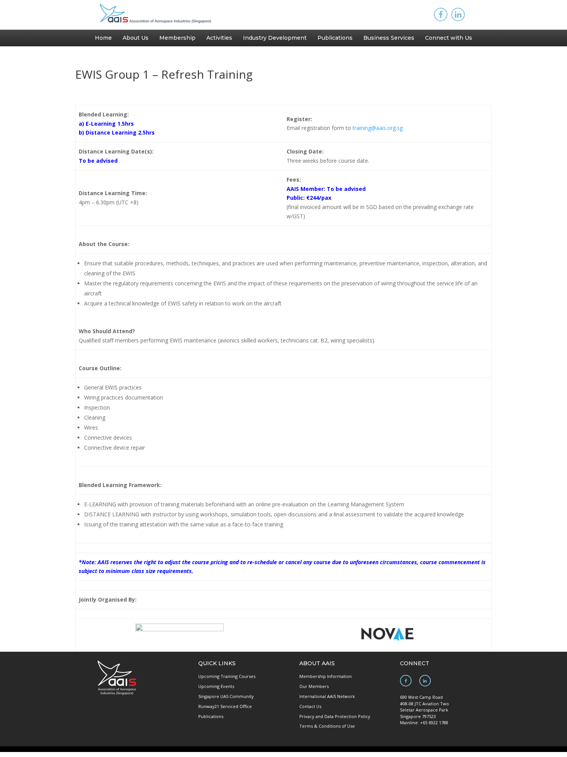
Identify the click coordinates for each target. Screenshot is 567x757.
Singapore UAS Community (226, 696)
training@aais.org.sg (378, 128)
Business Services (388, 37)
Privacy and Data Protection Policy (334, 716)
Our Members (314, 686)
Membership (177, 37)
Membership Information (325, 676)
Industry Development (275, 37)
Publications (335, 37)
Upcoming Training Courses (226, 676)
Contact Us (310, 706)
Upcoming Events (216, 686)
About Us (135, 37)
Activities (219, 37)
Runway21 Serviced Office (225, 706)
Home (103, 37)
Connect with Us (448, 37)
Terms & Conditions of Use (327, 726)
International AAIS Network (327, 696)
